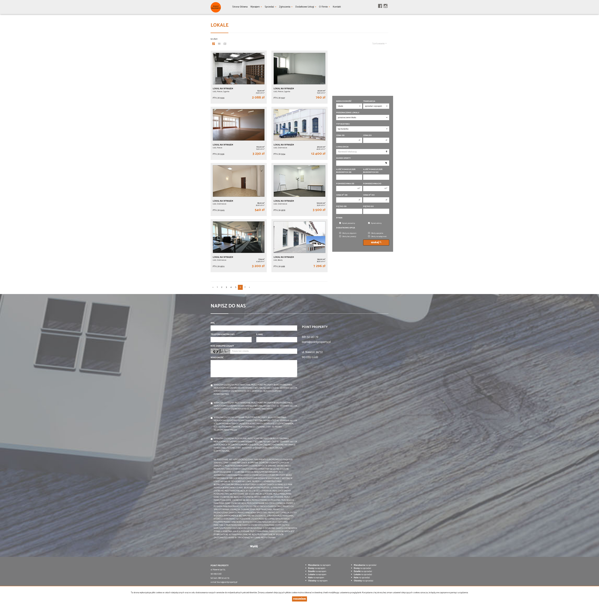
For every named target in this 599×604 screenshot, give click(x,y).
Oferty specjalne (377, 233)
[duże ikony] (214, 44)
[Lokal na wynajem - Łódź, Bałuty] (299, 245)
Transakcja (369, 101)
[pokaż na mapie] (225, 44)
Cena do (367, 135)
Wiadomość (217, 357)
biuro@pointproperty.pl (316, 342)
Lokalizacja (342, 146)
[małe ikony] (219, 44)
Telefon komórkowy (223, 334)
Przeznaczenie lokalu (347, 112)
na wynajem (319, 565)
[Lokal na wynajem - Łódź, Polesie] (239, 133)
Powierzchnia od (345, 183)
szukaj (375, 242)
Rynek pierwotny (348, 223)
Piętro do (368, 206)
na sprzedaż (365, 565)
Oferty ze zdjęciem (349, 233)
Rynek (339, 217)
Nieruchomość (343, 101)
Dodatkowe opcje (345, 227)
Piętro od (341, 206)
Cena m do (369, 195)
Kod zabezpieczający (222, 346)
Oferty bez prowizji (349, 236)
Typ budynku (343, 124)
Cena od (340, 135)
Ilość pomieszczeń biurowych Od (345, 171)
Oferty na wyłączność (379, 236)
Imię (213, 323)
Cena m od (342, 195)
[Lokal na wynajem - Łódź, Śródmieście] (299, 133)
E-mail (259, 334)
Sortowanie (378, 44)
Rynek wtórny (376, 223)
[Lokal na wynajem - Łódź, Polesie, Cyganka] (239, 77)
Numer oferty (343, 158)
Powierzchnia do (372, 183)
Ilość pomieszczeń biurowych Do (372, 171)
